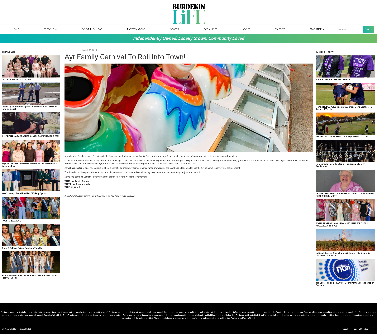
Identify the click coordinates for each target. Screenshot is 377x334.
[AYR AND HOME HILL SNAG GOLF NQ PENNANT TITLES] (345, 124)
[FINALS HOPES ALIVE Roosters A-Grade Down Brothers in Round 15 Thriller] (345, 94)
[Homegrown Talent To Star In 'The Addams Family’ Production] (345, 151)
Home (16, 29)
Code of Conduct (361, 329)
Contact (280, 29)
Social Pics (211, 29)
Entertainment (136, 29)
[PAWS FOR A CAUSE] (31, 208)
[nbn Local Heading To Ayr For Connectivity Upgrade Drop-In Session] (345, 270)
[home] (188, 14)
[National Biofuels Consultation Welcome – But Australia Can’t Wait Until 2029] (345, 240)
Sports (174, 29)
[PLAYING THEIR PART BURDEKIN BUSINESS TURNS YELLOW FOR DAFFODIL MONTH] (345, 181)
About (246, 29)
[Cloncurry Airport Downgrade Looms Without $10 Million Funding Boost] (31, 94)
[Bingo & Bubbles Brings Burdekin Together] (31, 235)
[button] (50, 29)
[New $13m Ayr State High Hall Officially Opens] (31, 180)
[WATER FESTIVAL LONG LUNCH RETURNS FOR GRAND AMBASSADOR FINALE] (345, 210)
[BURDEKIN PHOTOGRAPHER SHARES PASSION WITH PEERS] (31, 123)
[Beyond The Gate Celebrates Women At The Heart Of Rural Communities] (31, 151)
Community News (92, 29)
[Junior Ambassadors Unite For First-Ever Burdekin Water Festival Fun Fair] (31, 262)
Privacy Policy (346, 329)
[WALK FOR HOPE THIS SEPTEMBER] (345, 66)
